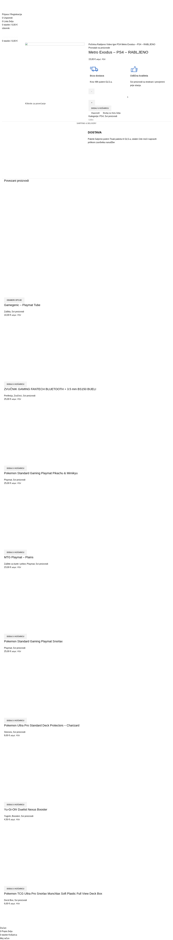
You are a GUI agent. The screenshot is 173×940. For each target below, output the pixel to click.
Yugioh (7, 816)
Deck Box (8, 900)
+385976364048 (10, 11)
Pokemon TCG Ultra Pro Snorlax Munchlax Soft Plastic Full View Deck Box (53, 893)
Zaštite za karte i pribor (15, 564)
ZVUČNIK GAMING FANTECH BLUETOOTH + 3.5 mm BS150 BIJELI (50, 389)
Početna (93, 44)
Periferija (8, 396)
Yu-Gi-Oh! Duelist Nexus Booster (25, 809)
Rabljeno (101, 44)
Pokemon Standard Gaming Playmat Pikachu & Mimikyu (41, 473)
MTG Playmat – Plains (18, 557)
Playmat (8, 480)
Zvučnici (18, 396)
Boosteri (16, 816)
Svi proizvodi (111, 116)
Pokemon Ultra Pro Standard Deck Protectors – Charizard (41, 725)
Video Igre (111, 44)
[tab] (86, 123)
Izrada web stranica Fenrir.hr (144, 917)
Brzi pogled (14, 294)
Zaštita (7, 311)
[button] (15, 384)
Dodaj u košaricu (100, 108)
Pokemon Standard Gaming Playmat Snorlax (33, 641)
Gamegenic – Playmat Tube (22, 305)
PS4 (119, 44)
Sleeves (8, 732)
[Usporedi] (7, 294)
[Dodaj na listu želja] (22, 294)
